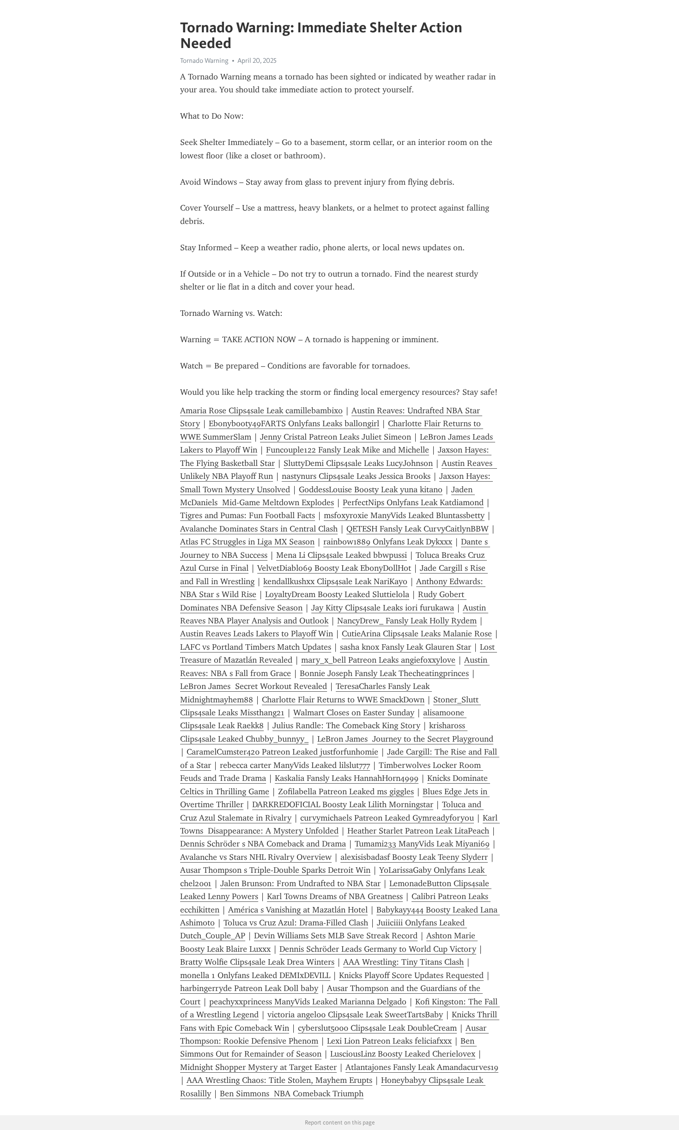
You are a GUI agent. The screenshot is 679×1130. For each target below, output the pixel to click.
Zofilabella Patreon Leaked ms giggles (346, 791)
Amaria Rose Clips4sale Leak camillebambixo (261, 410)
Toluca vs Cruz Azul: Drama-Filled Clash (296, 923)
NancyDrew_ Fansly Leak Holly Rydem (407, 621)
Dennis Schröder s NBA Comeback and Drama (263, 844)
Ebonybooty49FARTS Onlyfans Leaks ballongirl (294, 423)
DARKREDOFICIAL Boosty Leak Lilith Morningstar (342, 804)
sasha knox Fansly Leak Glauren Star (405, 647)
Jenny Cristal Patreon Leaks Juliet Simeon (335, 437)
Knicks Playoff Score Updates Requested (411, 975)
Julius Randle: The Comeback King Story (346, 725)
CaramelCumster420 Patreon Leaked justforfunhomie (282, 752)
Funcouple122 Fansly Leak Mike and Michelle (347, 450)
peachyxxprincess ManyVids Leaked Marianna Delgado (307, 1002)
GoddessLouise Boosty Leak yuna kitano (371, 489)
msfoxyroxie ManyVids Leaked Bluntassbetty (404, 515)
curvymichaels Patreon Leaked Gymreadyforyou (387, 818)
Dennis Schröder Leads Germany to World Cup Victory (377, 949)
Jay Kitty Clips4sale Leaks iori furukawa (382, 608)
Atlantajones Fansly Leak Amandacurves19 (422, 1067)
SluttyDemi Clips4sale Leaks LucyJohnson (358, 463)
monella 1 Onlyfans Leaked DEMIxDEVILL (255, 975)
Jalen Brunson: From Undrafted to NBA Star (300, 883)
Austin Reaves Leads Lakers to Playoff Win (256, 633)
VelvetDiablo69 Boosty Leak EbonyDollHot (334, 568)
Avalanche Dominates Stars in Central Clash (259, 529)
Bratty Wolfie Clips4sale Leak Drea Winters (257, 962)
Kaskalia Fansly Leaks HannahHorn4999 (346, 778)
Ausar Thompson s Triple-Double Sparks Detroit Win (275, 870)
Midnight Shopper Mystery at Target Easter (258, 1067)
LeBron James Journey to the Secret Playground (405, 739)
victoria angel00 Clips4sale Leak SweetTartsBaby (355, 1014)
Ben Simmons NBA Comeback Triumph (292, 1093)
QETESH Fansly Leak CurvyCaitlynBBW (417, 529)
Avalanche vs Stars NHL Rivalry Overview (256, 857)
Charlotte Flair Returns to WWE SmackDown (343, 700)
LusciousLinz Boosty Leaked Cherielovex (402, 1054)
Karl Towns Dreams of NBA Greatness (335, 896)
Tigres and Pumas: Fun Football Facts (247, 515)
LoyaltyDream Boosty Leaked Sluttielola (337, 594)
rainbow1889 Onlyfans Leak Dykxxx (387, 542)
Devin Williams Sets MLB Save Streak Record (336, 936)
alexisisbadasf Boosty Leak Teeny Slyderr (414, 857)
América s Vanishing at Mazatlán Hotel (298, 910)
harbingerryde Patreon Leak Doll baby (249, 988)
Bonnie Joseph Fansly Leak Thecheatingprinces (384, 673)
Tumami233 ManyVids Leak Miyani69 (422, 844)
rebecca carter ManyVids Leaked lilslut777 (295, 765)
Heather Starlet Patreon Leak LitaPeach (418, 831)
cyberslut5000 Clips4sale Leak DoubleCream (377, 1028)
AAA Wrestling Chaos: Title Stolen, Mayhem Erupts (279, 1080)
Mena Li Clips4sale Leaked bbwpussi (341, 555)
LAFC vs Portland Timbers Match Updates (255, 647)
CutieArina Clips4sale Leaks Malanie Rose (417, 633)
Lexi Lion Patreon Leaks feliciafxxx (389, 1041)
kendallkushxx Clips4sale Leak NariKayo (335, 581)
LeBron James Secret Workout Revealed (253, 686)
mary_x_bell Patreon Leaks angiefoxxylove (378, 660)
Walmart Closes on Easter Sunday (353, 712)
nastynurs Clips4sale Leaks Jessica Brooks (356, 476)
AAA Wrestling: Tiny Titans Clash (403, 962)
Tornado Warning (204, 60)
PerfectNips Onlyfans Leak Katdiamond (413, 502)
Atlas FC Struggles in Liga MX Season (247, 542)
